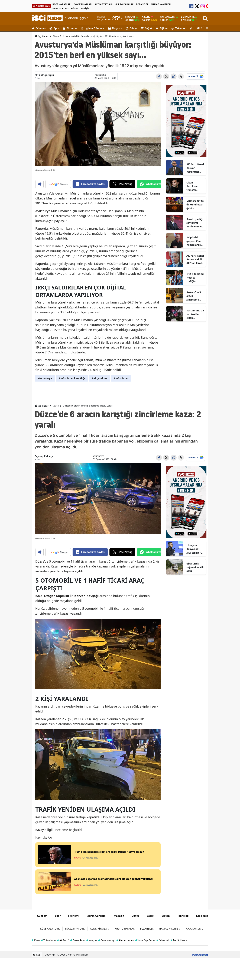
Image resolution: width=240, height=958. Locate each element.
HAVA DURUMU (61, 8)
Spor (56, 28)
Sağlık (148, 28)
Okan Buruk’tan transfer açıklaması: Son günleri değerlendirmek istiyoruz (195, 186)
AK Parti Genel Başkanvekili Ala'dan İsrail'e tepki (195, 259)
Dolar (131, 17)
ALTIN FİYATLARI (103, 4)
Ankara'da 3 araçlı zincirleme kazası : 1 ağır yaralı (194, 296)
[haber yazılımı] (200, 954)
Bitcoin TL (188, 17)
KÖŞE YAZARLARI (62, 4)
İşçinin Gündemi (95, 28)
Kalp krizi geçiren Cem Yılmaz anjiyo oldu (194, 241)
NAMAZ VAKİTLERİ (161, 4)
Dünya (133, 28)
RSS (37, 954)
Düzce (56, 405)
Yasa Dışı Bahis (145, 940)
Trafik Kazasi (179, 940)
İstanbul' (163, 940)
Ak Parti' (63, 940)
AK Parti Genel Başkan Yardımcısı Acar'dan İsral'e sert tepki (195, 168)
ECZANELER (142, 4)
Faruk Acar (77, 940)
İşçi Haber (42, 36)
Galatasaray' (106, 940)
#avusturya (45, 378)
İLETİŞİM (85, 8)
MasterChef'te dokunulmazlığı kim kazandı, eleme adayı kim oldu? (195, 204)
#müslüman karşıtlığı (72, 378)
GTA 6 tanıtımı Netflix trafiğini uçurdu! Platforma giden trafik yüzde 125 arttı (195, 277)
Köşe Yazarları (204, 915)
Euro (147, 17)
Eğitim (163, 28)
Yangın (91, 940)
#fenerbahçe (125, 940)
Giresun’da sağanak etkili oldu (194, 567)
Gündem (41, 28)
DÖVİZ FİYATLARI (83, 4)
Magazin (117, 28)
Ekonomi (72, 28)
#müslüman (121, 378)
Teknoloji (180, 28)
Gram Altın (168, 17)
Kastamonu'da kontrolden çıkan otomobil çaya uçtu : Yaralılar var (195, 314)
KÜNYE (74, 8)
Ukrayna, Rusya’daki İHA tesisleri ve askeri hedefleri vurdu (193, 549)
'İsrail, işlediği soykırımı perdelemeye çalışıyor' (194, 222)
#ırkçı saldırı (99, 378)
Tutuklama (48, 940)
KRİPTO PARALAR (124, 4)
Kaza (36, 940)
